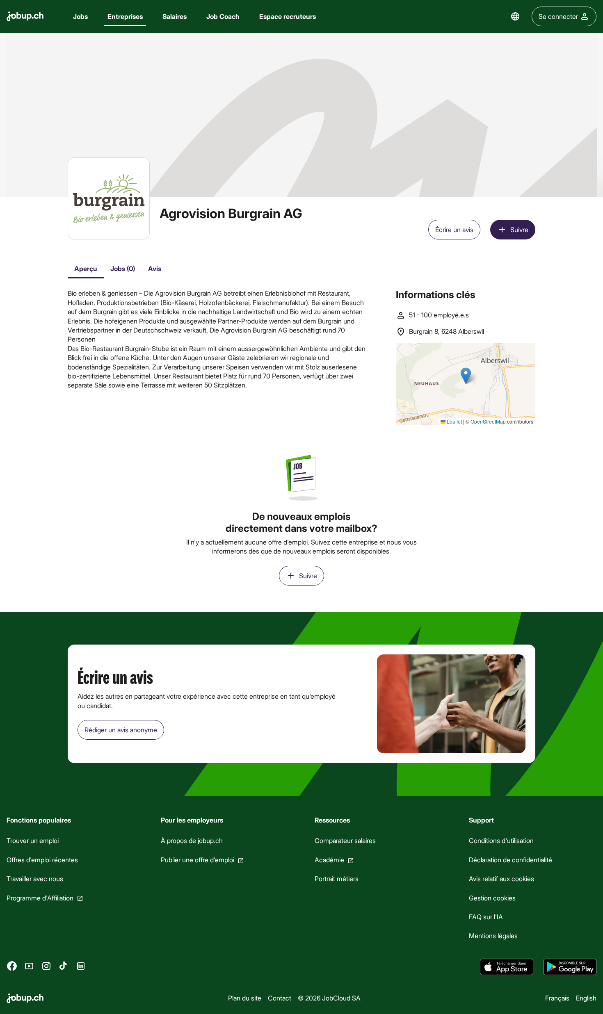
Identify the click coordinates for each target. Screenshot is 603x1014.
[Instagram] (46, 965)
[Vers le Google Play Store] (569, 967)
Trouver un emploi (33, 840)
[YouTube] (29, 965)
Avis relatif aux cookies (501, 878)
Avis (154, 268)
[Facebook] (12, 965)
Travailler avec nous (35, 878)
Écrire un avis (454, 229)
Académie (329, 860)
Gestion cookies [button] (492, 897)
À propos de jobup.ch (192, 840)
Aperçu (85, 268)
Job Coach (223, 16)
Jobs (80, 16)
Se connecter (558, 16)
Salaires (174, 16)
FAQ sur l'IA (486, 917)
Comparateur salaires (345, 840)
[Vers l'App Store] (506, 967)
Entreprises (125, 16)
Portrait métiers (337, 878)
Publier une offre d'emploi (197, 860)
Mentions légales (493, 935)
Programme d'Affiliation (40, 897)
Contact (279, 998)
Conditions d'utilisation (501, 840)
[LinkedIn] (80, 965)
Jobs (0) (122, 268)
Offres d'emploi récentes (42, 860)
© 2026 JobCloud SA (329, 998)
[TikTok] (63, 965)
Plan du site (244, 998)
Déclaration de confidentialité (510, 860)
